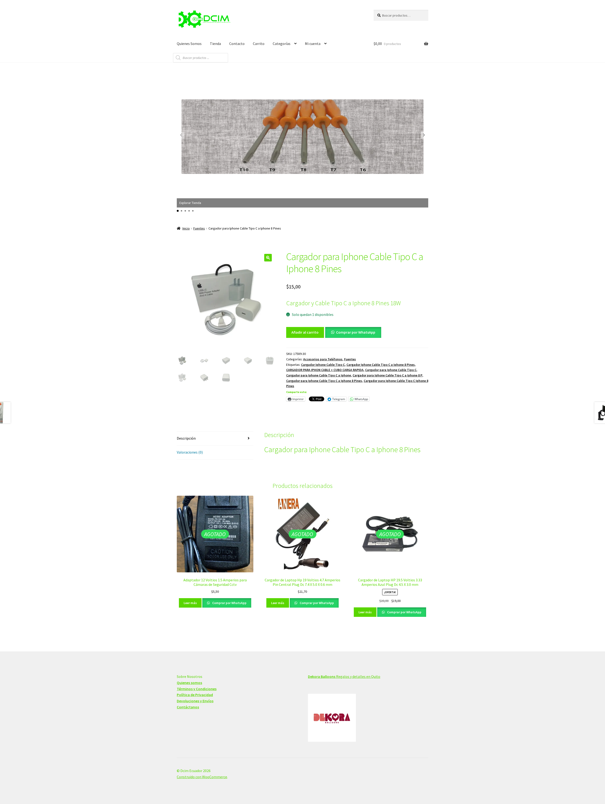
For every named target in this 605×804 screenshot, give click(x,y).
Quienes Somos (189, 43)
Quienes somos (189, 682)
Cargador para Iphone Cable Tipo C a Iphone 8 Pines (324, 381)
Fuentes (199, 228)
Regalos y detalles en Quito (344, 676)
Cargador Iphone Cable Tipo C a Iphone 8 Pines (380, 364)
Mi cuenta (312, 43)
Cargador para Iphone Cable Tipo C (390, 370)
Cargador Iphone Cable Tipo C (323, 364)
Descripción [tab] (186, 438)
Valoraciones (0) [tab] (190, 452)
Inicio (186, 228)
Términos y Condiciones (196, 688)
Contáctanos (188, 707)
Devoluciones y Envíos (195, 700)
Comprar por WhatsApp (355, 332)
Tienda (215, 43)
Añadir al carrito (305, 332)
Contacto (237, 43)
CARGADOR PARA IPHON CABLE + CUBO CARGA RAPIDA (324, 370)
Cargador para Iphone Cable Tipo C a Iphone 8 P (387, 375)
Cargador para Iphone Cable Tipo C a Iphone (318, 375)
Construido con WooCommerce (202, 776)
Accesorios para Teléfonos (322, 359)
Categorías (281, 43)
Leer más (190, 603)
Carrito (258, 43)
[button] (424, 135)
